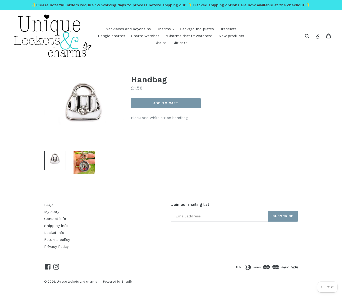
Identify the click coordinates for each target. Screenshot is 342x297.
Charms (167, 28)
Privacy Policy (56, 246)
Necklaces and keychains (128, 29)
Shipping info (56, 225)
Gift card (180, 43)
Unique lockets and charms (77, 281)
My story (51, 212)
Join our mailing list (190, 204)
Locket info (54, 232)
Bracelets (228, 29)
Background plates (197, 29)
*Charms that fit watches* (189, 36)
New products (231, 36)
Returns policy (57, 239)
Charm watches (145, 36)
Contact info (55, 218)
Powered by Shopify (118, 281)
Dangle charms (111, 36)
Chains (160, 43)
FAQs (48, 205)
